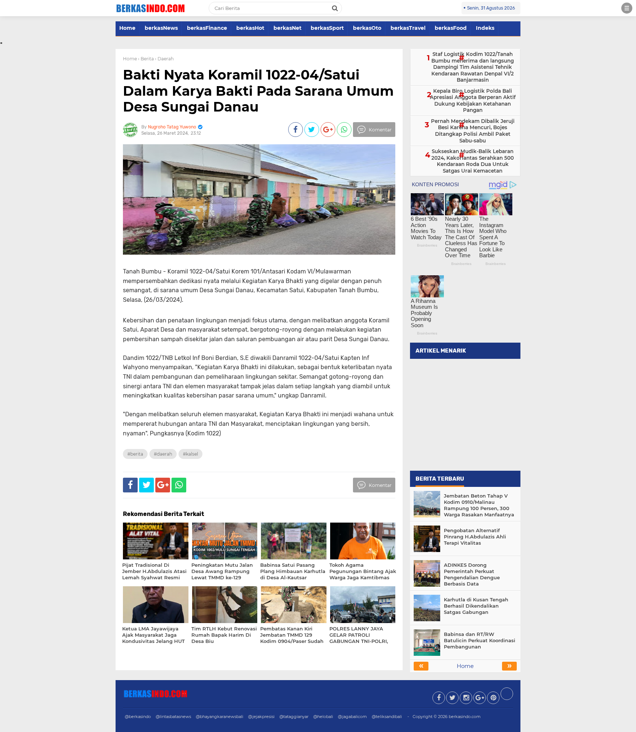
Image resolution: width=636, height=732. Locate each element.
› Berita (146, 58)
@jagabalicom (352, 716)
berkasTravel (408, 28)
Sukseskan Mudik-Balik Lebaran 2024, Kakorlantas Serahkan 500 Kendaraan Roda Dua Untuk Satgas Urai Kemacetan (472, 161)
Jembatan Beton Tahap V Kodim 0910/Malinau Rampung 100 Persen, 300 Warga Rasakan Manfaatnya (479, 505)
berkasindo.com (465, 716)
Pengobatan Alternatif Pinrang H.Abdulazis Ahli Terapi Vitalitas (475, 536)
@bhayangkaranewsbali (219, 716)
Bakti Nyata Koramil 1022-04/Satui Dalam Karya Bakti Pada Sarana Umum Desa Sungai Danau (258, 90)
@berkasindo (138, 716)
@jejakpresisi (261, 716)
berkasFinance (207, 28)
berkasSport (327, 28)
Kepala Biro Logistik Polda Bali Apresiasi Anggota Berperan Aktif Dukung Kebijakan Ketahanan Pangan (473, 100)
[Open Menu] (626, 8)
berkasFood (451, 28)
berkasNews (161, 28)
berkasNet (287, 28)
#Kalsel (190, 454)
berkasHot (250, 28)
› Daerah (164, 58)
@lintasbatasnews (173, 716)
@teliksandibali (387, 716)
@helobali (323, 716)
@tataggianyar (293, 716)
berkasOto (367, 28)
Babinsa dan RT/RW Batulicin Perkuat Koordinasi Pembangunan (479, 640)
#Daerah (163, 454)
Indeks (485, 28)
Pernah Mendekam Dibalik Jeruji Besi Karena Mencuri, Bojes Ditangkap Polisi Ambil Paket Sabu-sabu (473, 131)
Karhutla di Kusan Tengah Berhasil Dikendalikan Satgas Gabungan (476, 606)
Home (127, 28)
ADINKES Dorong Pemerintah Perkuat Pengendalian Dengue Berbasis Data (472, 574)
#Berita (135, 454)
